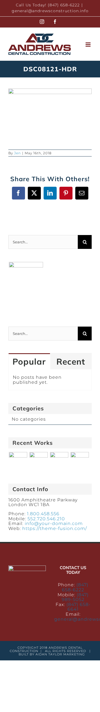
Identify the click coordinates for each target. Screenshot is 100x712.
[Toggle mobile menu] (89, 44)
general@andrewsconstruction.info (50, 10)
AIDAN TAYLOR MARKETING (60, 654)
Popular (29, 361)
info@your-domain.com (54, 523)
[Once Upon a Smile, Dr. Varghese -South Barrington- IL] (59, 461)
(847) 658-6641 (78, 607)
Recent (70, 361)
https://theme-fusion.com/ (54, 528)
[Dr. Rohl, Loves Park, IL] (38, 461)
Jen (17, 153)
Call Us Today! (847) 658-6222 (48, 4)
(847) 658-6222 (75, 587)
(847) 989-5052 (75, 597)
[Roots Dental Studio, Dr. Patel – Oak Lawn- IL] (79, 461)
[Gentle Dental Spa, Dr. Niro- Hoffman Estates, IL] (18, 461)
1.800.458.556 (43, 513)
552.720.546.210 (46, 518)
